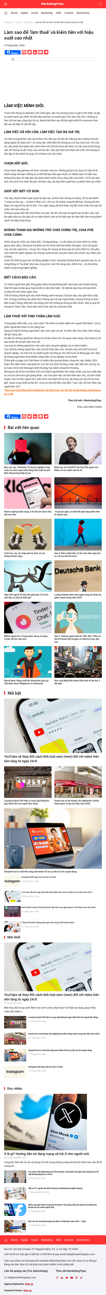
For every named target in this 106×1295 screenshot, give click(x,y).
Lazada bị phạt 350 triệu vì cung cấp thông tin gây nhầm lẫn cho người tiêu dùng (63, 1017)
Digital (24, 12)
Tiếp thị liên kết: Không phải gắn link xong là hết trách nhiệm (47, 922)
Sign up (29, 1283)
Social (34, 12)
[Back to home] (53, 4)
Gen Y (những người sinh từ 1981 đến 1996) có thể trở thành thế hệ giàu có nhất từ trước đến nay (77, 639)
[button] (5, 4)
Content (68, 12)
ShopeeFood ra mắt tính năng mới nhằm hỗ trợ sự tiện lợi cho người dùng (40, 871)
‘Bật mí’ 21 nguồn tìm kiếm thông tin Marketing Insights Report (55, 1188)
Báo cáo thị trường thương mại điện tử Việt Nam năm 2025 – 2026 (57, 1221)
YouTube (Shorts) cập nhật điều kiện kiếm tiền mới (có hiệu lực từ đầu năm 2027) (56, 892)
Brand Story (83, 12)
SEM (58, 12)
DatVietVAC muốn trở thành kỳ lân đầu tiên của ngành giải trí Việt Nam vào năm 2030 (58, 907)
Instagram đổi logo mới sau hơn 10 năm (38, 877)
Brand (14, 12)
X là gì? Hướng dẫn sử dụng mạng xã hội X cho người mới (46, 1154)
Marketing (46, 12)
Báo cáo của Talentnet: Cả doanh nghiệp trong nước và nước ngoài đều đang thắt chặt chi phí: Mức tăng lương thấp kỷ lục (27, 470)
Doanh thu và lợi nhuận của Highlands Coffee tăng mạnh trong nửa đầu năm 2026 (63, 1034)
